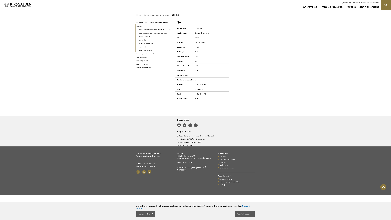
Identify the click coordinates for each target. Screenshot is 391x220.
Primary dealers (143, 40)
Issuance (166, 15)
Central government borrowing (152, 22)
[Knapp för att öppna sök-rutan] (386, 5)
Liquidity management (143, 68)
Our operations (310, 7)
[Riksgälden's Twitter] (144, 172)
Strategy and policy (142, 57)
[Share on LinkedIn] (190, 125)
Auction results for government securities (151, 29)
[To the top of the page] (383, 187)
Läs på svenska (374, 2)
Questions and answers (359, 2)
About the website (226, 179)
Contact (345, 2)
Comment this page (186, 145)
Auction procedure (144, 36)
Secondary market (142, 61)
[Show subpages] (170, 22)
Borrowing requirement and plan (146, 54)
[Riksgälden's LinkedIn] (149, 172)
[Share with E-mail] (179, 125)
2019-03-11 (176, 15)
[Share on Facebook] (196, 125)
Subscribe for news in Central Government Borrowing (197, 136)
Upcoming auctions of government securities (152, 33)
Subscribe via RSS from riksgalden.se (192, 139)
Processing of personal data (229, 182)
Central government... (151, 15)
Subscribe (223, 156)
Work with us (224, 165)
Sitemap (222, 185)
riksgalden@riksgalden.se (193, 167)
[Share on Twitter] (184, 125)
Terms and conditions (145, 50)
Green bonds (142, 47)
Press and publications (332, 7)
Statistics (351, 7)
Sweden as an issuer (142, 64)
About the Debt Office (369, 7)
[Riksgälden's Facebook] (138, 172)
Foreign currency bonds (145, 43)
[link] (17, 5)
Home (138, 15)
